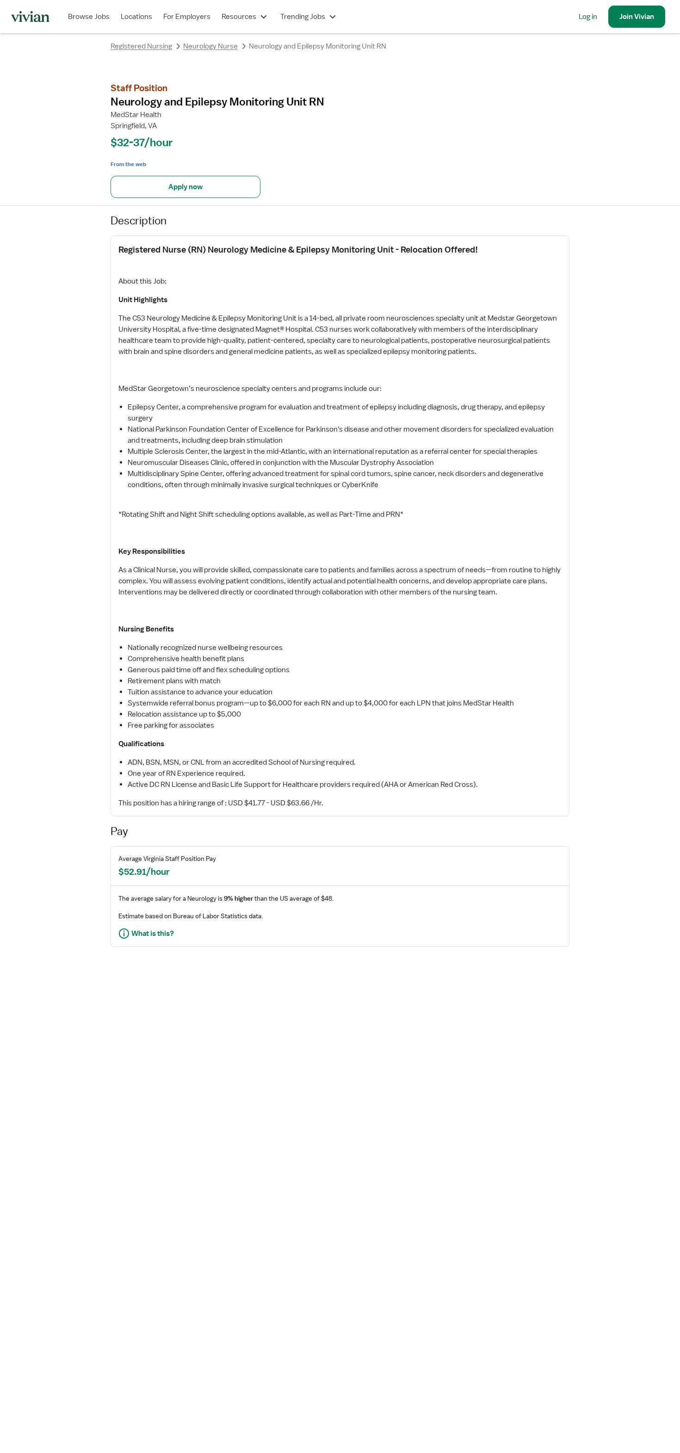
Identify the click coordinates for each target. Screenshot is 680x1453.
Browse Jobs (89, 16)
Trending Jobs (302, 16)
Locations (136, 16)
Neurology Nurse (210, 46)
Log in (588, 16)
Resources (239, 16)
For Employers (186, 16)
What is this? (152, 933)
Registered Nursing (141, 46)
